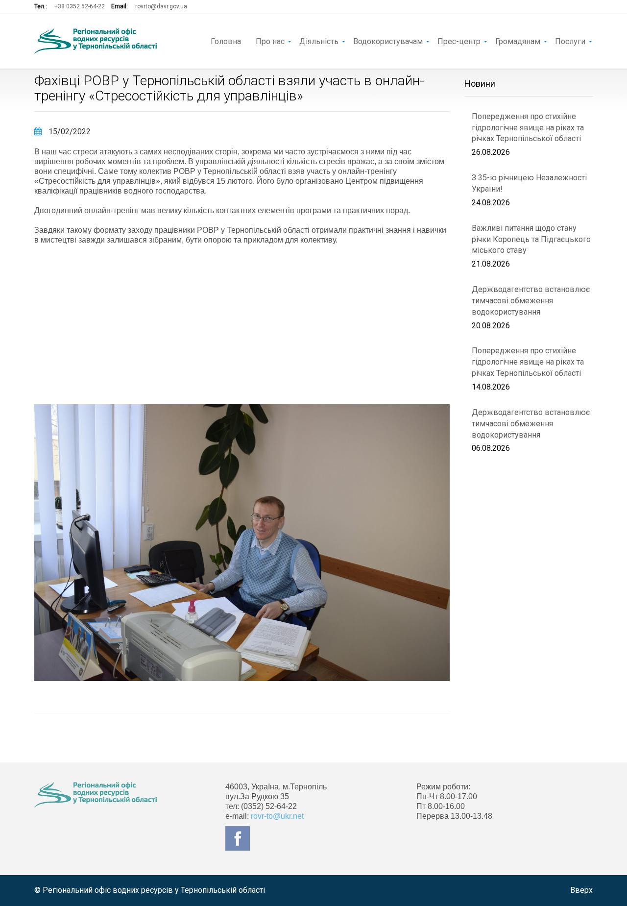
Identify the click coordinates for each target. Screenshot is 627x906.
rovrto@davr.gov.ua (161, 6)
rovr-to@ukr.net (277, 816)
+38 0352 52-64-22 (79, 6)
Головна (226, 40)
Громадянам (517, 40)
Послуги (570, 40)
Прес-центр (459, 40)
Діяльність (318, 40)
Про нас (270, 40)
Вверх (581, 890)
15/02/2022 (69, 131)
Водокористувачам (388, 40)
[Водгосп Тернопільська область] (95, 41)
